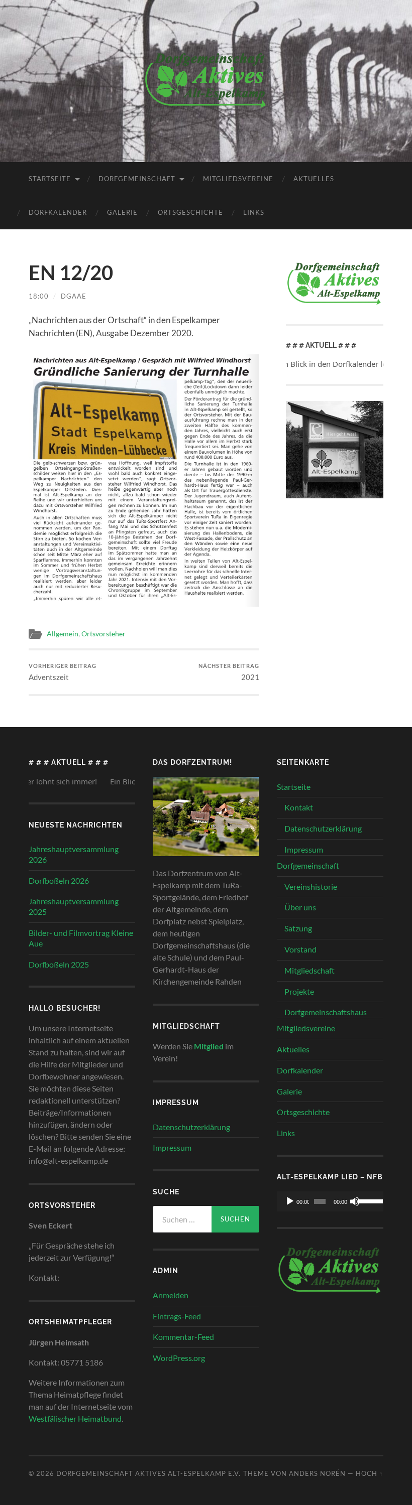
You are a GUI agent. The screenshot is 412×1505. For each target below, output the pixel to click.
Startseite (50, 179)
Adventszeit (62, 672)
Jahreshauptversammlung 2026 (74, 854)
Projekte (299, 991)
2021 (228, 672)
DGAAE (73, 296)
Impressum (172, 1147)
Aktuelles (313, 179)
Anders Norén (317, 1473)
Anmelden (170, 1295)
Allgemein (62, 634)
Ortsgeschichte (190, 212)
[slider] (368, 1200)
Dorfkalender (58, 212)
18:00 (39, 296)
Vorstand (300, 949)
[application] (330, 1201)
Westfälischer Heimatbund (75, 1418)
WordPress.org (179, 1357)
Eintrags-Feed (177, 1316)
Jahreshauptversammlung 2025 (74, 906)
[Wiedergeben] (290, 1201)
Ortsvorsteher (103, 634)
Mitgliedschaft (309, 970)
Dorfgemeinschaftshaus (325, 1012)
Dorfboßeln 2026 (59, 880)
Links (253, 212)
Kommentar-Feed (183, 1336)
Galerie (122, 212)
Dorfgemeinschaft (136, 179)
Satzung (298, 928)
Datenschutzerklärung (191, 1127)
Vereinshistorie (310, 886)
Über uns (300, 907)
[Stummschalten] (355, 1201)
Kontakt (298, 807)
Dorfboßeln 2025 (59, 964)
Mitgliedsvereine (238, 179)
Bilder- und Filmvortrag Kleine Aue (81, 938)
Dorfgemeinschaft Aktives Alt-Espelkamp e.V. (148, 1473)
